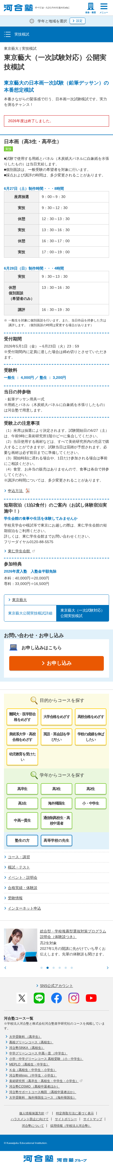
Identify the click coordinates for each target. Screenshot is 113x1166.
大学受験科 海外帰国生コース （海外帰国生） (42, 1097)
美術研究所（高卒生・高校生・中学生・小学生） (44, 1081)
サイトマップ (92, 1119)
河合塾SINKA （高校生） (26, 1048)
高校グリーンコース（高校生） (31, 1042)
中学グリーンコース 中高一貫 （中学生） (38, 1053)
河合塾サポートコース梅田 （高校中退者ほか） (42, 1092)
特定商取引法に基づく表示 (75, 1113)
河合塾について (33, 1126)
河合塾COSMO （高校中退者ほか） (34, 1086)
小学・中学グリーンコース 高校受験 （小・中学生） (46, 1059)
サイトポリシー (66, 1119)
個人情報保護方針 (31, 1113)
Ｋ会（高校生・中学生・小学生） (32, 1070)
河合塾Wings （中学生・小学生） (33, 1075)
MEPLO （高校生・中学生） (29, 1064)
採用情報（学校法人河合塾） (70, 1126)
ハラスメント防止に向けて (30, 1119)
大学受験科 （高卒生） (25, 1037)
